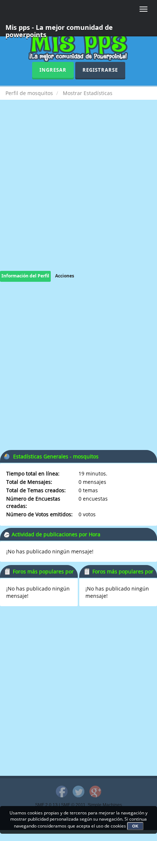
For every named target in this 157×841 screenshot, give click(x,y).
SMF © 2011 (73, 805)
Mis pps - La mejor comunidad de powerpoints (59, 29)
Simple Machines (105, 805)
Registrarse (100, 70)
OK (135, 826)
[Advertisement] (78, 192)
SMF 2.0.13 (46, 805)
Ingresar (52, 70)
